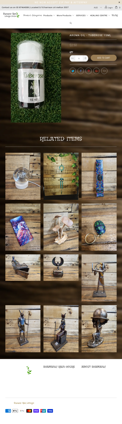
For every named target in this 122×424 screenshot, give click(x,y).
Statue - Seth (22, 328)
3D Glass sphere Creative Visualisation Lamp (22, 176)
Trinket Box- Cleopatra (22, 267)
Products (48, 15)
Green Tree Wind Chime (61, 176)
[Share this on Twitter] (73, 71)
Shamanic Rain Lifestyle (24, 403)
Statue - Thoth (99, 277)
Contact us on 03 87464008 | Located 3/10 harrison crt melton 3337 (35, 7)
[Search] (70, 23)
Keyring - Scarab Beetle (99, 227)
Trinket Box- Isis (61, 267)
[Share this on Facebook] (81, 71)
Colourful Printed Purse (22, 227)
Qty (71, 52)
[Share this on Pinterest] (88, 71)
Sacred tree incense (99, 176)
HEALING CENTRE (99, 15)
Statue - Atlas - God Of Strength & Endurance (99, 328)
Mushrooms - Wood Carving (61, 227)
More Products (64, 15)
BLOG (115, 15)
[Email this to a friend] (104, 71)
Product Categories (33, 15)
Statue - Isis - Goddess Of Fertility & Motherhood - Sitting (61, 328)
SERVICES (81, 15)
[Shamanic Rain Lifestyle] (11, 14)
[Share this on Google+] (96, 71)
